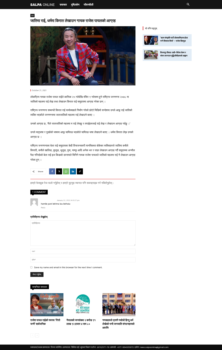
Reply (43, 208)
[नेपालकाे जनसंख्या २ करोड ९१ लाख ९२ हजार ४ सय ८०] (83, 304)
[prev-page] (32, 335)
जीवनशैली (88, 4)
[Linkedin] (73, 171)
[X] (59, 171)
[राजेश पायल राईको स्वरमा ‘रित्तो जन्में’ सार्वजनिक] (46, 304)
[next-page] (37, 335)
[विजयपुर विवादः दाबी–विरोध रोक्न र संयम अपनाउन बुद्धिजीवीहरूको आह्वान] (151, 54)
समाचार (63, 4)
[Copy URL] (80, 171)
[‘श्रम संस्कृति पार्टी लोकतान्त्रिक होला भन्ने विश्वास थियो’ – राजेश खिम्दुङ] (151, 40)
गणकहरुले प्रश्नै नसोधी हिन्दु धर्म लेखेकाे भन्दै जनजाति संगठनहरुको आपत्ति (118, 323)
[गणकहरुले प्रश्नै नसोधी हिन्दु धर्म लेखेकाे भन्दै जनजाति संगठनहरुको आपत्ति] (118, 304)
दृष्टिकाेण (75, 4)
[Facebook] (52, 171)
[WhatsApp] (66, 171)
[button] (188, 4)
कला (32, 15)
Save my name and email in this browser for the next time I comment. (68, 267)
